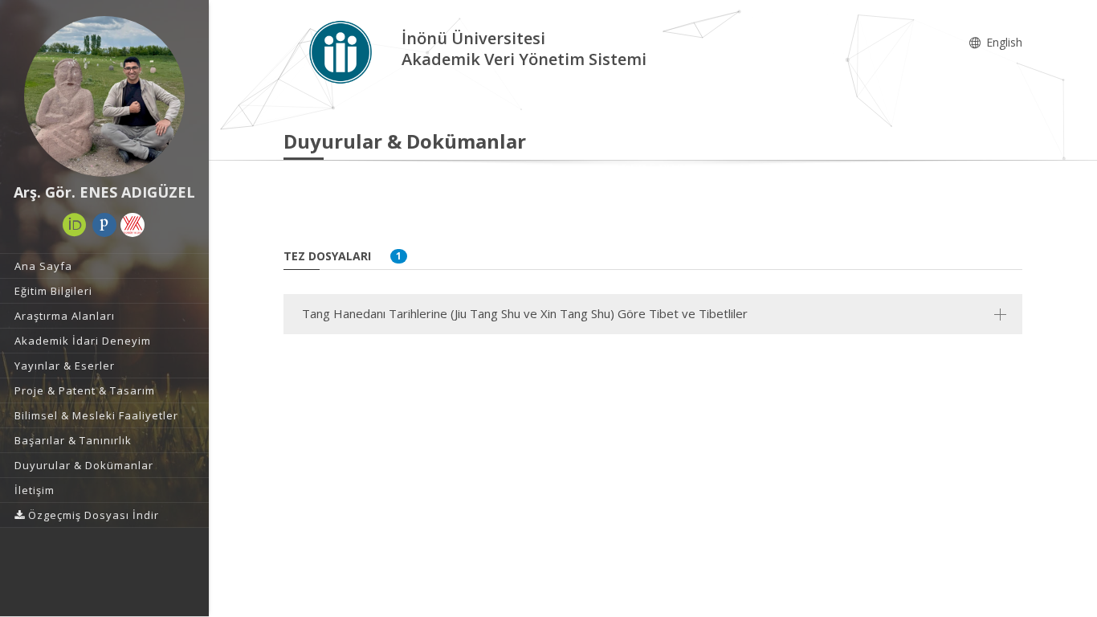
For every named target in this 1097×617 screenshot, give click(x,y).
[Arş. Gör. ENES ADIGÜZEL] (104, 96)
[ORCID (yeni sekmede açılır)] (74, 225)
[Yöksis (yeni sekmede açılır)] (132, 225)
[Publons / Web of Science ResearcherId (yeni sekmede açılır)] (104, 225)
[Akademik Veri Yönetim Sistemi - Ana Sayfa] (342, 51)
